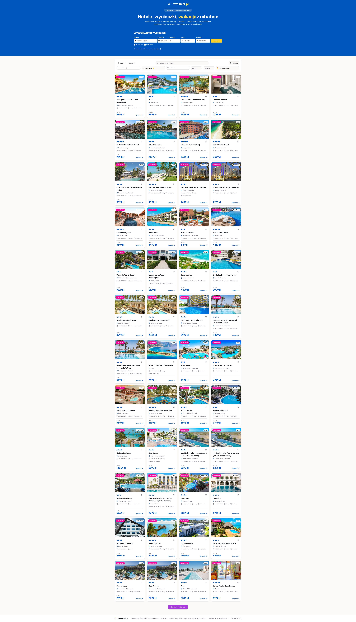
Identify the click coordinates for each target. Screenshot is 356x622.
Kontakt (211, 618)
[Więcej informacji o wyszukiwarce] (160, 49)
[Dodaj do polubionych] (142, 96)
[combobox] (153, 68)
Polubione (235, 63)
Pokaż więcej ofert (178, 607)
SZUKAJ (216, 41)
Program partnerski (221, 618)
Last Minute (149, 45)
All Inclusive (139, 45)
